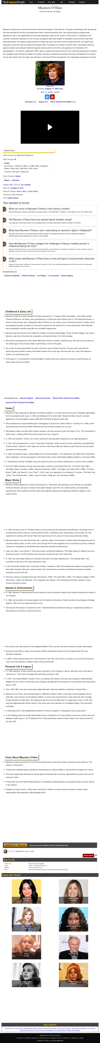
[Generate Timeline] (15, 845)
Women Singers (67, 275)
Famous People (43, 1040)
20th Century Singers (49, 1028)
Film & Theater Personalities (60, 102)
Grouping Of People (47, 1035)
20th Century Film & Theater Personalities (40, 1030)
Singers (41, 102)
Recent (57, 1035)
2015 (21, 188)
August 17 (49, 88)
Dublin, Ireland (13, 198)
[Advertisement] (38, 21)
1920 (56, 88)
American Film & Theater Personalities (20, 402)
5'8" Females (26, 185)
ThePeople (13, 2)
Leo (60, 88)
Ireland (18, 176)
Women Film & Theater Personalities (66, 398)
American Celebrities (12, 275)
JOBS (81, 1038)
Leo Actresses (53, 275)
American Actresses (42, 398)
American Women (28, 275)
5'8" (11, 185)
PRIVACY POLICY (56, 1038)
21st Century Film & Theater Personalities (67, 1030)
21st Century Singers (64, 1028)
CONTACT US (67, 1038)
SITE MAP (35, 1038)
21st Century (18, 1028)
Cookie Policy (44, 1038)
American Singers (26, 398)
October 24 (15, 188)
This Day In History (24, 1038)
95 (15, 159)
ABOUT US (76, 1038)
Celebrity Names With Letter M (32, 1028)
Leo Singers (41, 275)
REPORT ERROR (88, 855)
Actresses (29, 102)
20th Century (9, 1028)
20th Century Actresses (79, 1028)
